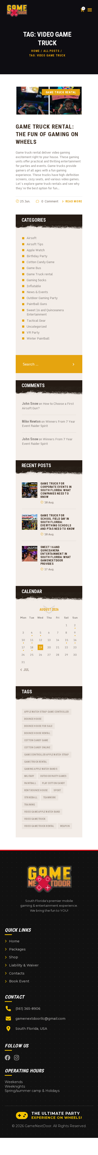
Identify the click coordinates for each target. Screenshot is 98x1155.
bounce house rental (37, 733)
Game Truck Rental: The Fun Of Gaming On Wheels (47, 134)
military (29, 776)
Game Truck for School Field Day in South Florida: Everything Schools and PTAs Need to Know (57, 522)
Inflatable (34, 286)
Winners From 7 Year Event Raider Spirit (48, 424)
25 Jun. (25, 201)
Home (35, 51)
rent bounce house (36, 790)
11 (31, 640)
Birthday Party (37, 256)
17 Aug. (49, 569)
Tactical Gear (36, 320)
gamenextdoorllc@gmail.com (40, 1018)
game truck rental (35, 761)
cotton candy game (36, 740)
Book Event (19, 981)
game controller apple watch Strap (46, 754)
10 (23, 640)
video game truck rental (39, 826)
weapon (65, 826)
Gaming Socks (36, 280)
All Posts (51, 51)
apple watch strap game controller (46, 711)
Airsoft (31, 237)
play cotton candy (53, 783)
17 (23, 647)
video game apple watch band (42, 811)
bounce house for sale (38, 726)
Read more (73, 201)
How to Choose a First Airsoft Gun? (48, 406)
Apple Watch (36, 250)
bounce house (32, 719)
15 (66, 640)
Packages (17, 949)
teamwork (49, 797)
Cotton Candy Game (40, 262)
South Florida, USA (31, 1028)
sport (57, 790)
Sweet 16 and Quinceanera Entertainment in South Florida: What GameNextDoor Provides (55, 555)
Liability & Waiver (24, 965)
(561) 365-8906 (27, 1008)
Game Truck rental (40, 274)
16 (75, 640)
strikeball (30, 797)
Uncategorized (37, 326)
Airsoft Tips (35, 244)
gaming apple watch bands (40, 769)
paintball (30, 783)
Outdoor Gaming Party (42, 297)
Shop (13, 957)
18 (31, 647)
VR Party (33, 332)
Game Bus (34, 267)
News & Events (37, 292)
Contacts (16, 973)
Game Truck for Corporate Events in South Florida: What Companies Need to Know (56, 490)
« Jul (25, 670)
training (29, 804)
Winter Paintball (38, 338)
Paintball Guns (37, 303)
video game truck (34, 819)
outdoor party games (53, 776)
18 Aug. (49, 502)
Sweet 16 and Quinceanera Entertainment (45, 312)
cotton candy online (37, 747)
